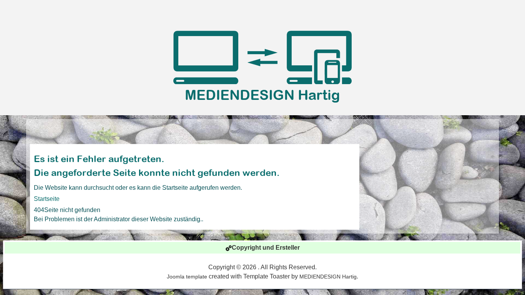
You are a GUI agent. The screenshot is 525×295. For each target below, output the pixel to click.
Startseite (47, 199)
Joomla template (187, 276)
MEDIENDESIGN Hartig (262, 95)
